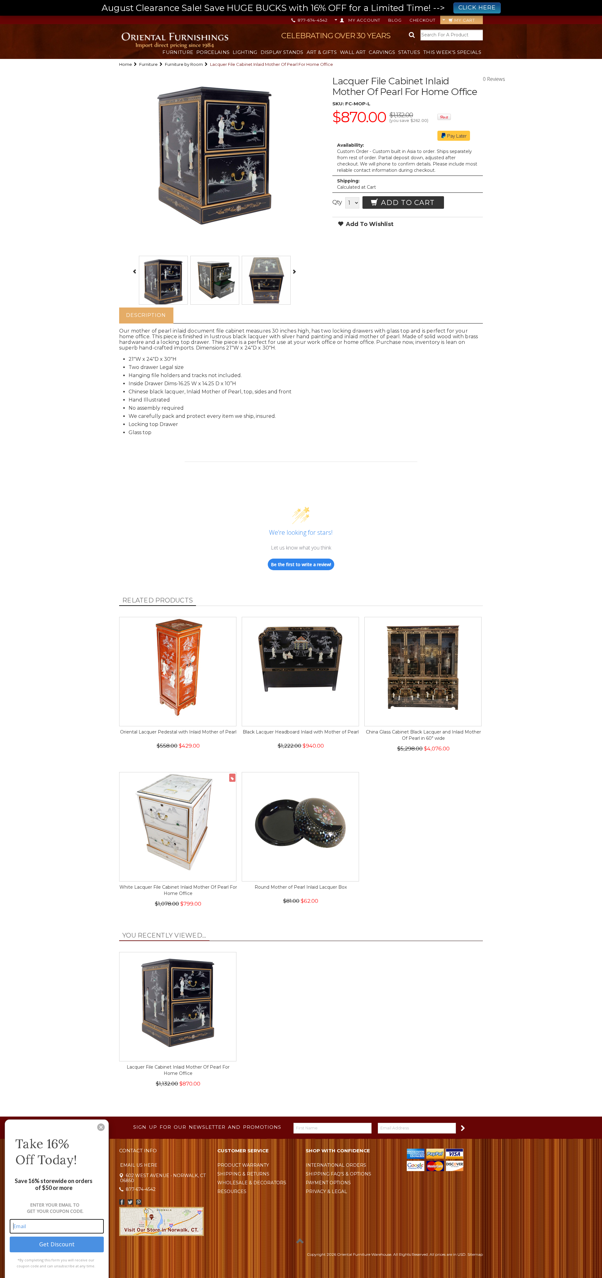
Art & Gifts (322, 52)
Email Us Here (138, 1165)
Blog (395, 20)
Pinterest (138, 1202)
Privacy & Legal (326, 1191)
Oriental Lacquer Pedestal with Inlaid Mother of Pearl (178, 732)
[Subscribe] (462, 1127)
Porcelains (213, 52)
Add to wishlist (368, 224)
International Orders (336, 1165)
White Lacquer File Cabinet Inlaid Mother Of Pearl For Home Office (178, 890)
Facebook (121, 1202)
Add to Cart (407, 202)
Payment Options (328, 1183)
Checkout (422, 20)
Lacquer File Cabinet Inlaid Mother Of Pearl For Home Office (178, 1070)
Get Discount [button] (57, 1244)
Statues (409, 52)
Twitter (130, 1202)
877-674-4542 (312, 20)
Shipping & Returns (243, 1174)
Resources (231, 1191)
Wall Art (353, 52)
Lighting (245, 52)
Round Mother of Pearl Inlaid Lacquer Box (301, 887)
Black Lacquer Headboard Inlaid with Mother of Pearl (301, 732)
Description (146, 315)
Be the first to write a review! (301, 564)
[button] (101, 1127)
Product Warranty (243, 1165)
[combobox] (451, 34)
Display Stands (282, 52)
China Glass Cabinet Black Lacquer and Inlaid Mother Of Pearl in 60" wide (423, 735)
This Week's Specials (452, 52)
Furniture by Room (184, 64)
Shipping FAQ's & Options (338, 1174)
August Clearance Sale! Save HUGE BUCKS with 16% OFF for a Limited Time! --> (299, 8)
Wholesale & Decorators (251, 1183)
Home (125, 64)
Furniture (177, 52)
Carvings (382, 52)
